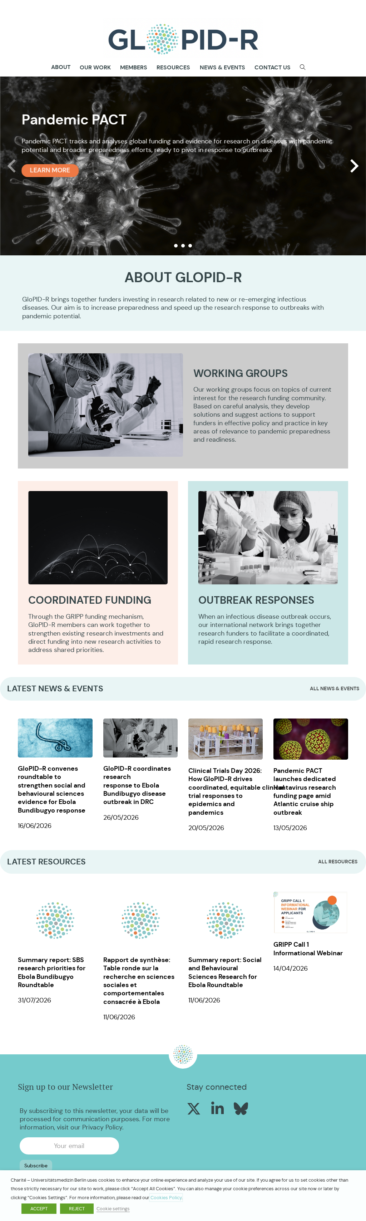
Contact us (272, 67)
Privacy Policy (102, 1127)
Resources (173, 67)
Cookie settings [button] (113, 1209)
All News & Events (334, 688)
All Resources (337, 861)
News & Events (222, 67)
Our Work (95, 67)
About (60, 67)
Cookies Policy (166, 1198)
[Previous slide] (12, 166)
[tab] (176, 245)
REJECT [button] (77, 1209)
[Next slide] (353, 166)
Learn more (50, 170)
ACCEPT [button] (39, 1209)
